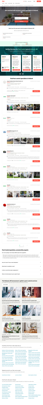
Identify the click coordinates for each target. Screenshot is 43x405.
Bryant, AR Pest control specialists (20, 354)
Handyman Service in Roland (19, 387)
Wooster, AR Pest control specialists (7, 365)
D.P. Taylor (23, 334)
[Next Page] (27, 245)
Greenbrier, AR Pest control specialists (34, 358)
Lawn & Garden (10, 3)
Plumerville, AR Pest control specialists (8, 364)
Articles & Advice (17, 3)
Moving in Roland (18, 384)
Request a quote (5, 69)
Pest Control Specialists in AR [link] (19, 5)
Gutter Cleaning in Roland (6, 395)
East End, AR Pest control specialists (34, 364)
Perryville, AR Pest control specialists (21, 356)
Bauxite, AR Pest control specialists (33, 360)
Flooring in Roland (5, 390)
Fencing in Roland (31, 393)
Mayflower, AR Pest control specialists (8, 350)
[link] (3, 67)
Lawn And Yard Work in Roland (6, 384)
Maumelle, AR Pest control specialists (8, 355)
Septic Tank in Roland (18, 390)
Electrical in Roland (5, 398)
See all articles (5, 284)
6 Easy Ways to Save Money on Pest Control (30, 336)
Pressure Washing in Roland (19, 398)
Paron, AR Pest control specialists (7, 357)
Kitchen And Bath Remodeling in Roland (21, 396)
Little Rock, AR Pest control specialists (8, 351)
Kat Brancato (4, 317)
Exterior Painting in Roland (6, 396)
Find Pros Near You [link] (6, 5)
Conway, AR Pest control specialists (7, 358)
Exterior (6, 3)
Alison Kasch (4, 334)
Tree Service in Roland (31, 390)
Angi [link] (2, 5)
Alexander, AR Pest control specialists (8, 362)
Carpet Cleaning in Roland (19, 393)
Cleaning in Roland (31, 398)
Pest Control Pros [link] (12, 5)
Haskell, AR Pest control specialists (33, 357)
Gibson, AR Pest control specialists (20, 350)
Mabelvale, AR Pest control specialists (34, 352)
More (13, 3)
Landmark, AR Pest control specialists (34, 355)
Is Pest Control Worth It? (26, 318)
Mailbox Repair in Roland (19, 392)
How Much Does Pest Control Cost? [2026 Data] (10, 300)
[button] (10, 107)
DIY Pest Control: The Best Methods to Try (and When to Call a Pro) (10, 337)
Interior (3, 3)
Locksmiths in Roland (18, 395)
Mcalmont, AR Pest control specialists (34, 354)
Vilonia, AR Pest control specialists (20, 363)
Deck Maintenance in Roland (6, 392)
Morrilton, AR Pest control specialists (21, 359)
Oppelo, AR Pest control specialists (20, 357)
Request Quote (36, 91)
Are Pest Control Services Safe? (8, 318)
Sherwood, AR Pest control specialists (21, 351)
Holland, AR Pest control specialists (20, 362)
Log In (34, 1)
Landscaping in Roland (5, 393)
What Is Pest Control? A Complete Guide (29, 300)
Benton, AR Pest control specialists (20, 353)
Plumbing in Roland (5, 387)
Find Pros (21, 21)
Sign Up (39, 1)
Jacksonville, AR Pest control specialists (21, 360)
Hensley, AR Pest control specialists (33, 365)
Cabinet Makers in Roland (32, 384)
